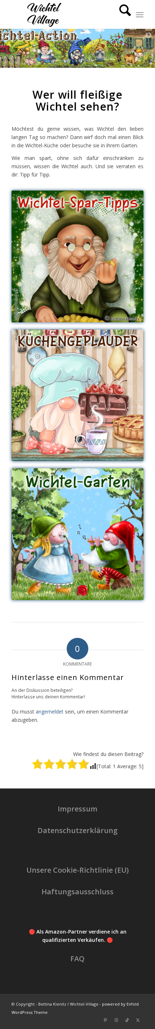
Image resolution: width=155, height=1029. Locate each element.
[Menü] (139, 14)
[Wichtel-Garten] (77, 534)
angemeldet (49, 711)
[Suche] (121, 14)
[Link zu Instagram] (116, 1020)
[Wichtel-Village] (64, 14)
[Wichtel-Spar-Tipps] (77, 256)
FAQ (77, 958)
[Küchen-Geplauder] (77, 395)
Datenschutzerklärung (77, 830)
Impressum (77, 809)
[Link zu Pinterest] (105, 1020)
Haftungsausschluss (77, 891)
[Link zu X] (138, 1020)
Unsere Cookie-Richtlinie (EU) (77, 870)
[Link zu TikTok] (127, 1020)
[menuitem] (121, 14)
